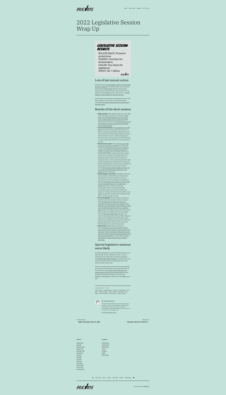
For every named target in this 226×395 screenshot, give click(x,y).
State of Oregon (103, 293)
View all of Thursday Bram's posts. (109, 312)
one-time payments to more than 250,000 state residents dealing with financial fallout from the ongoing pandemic (114, 124)
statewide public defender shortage (106, 259)
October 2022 (80, 349)
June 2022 (79, 357)
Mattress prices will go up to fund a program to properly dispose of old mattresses (114, 230)
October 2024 (80, 343)
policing (121, 291)
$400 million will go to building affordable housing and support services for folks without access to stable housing (113, 118)
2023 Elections (105, 345)
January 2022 (80, 367)
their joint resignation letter (111, 214)
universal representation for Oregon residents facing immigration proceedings (113, 238)
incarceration (122, 290)
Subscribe (132, 8)
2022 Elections (105, 343)
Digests (103, 353)
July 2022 (79, 355)
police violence (113, 291)
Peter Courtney (108, 89)
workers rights (121, 293)
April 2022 (79, 361)
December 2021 (80, 369)
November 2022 (80, 347)
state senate (112, 293)
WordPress (146, 386)
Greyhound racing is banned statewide (112, 228)
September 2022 (81, 351)
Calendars (104, 351)
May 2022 (79, 359)
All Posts (146, 8)
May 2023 (79, 345)
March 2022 (79, 363)
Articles (104, 349)
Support (139, 8)
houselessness (108, 290)
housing (115, 290)
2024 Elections (105, 347)
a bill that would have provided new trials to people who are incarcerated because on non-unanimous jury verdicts (114, 184)
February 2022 (80, 365)
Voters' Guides (105, 355)
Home (125, 8)
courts (101, 290)
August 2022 (80, 353)
